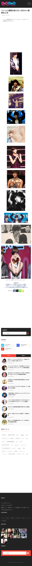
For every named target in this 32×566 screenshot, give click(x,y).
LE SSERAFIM (6, 448)
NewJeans (17, 445)
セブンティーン (5, 438)
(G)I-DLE (3, 441)
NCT (27, 435)
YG (23, 454)
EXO (17, 441)
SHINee (15, 451)
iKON (27, 454)
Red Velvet (10, 441)
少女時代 (22, 435)
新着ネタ (23, 355)
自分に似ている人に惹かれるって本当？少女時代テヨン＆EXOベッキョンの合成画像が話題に (19, 373)
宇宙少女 (3, 451)
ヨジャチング (22, 451)
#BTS (8, 518)
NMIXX (21, 441)
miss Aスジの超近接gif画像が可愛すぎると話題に (19, 406)
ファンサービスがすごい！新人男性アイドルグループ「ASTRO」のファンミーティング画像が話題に (19, 366)
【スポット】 (23, 445)
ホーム (3, 518)
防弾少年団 (11, 435)
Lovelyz (19, 448)
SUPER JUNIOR (11, 454)
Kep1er (18, 438)
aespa (12, 438)
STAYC (27, 438)
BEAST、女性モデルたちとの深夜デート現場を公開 (18, 414)
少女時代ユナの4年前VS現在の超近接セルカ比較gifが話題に (18, 380)
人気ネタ (8, 355)
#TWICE (12, 518)
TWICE (4, 435)
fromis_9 (13, 448)
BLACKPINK (5, 445)
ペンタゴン (4, 454)
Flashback (4, 520)
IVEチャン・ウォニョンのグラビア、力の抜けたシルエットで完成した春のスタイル (19, 360)
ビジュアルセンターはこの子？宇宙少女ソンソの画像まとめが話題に (19, 387)
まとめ (23, 518)
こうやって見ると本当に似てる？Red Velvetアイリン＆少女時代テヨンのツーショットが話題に (19, 400)
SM (24, 448)
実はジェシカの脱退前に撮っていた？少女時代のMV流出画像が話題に (18, 421)
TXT (23, 438)
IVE (17, 435)
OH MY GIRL (9, 451)
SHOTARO (19, 454)
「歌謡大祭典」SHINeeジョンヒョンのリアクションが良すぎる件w (19, 393)
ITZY (12, 445)
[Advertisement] (16, 36)
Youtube (18, 518)
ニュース (28, 518)
